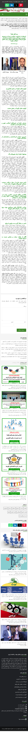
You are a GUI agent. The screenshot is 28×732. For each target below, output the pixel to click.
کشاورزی (5, 508)
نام (24, 322)
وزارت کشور (24, 512)
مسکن (10, 508)
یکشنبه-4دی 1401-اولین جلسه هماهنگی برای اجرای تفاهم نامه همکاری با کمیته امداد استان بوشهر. (14, 386)
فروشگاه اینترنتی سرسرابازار (21, 682)
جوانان (25, 508)
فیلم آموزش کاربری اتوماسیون (21, 692)
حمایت (21, 508)
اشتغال (13, 508)
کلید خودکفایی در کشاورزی (21, 679)
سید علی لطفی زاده (22, 516)
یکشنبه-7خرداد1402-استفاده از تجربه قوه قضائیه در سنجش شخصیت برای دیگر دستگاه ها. (14, 344)
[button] (21, 5)
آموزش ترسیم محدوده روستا (21, 694)
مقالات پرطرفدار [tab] (15, 362)
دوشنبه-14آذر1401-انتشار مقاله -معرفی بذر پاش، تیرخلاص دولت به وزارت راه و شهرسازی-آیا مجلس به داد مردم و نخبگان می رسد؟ (14, 412)
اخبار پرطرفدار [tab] (23, 362)
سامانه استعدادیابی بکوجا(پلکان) (20, 687)
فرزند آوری (13, 512)
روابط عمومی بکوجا (15, 28)
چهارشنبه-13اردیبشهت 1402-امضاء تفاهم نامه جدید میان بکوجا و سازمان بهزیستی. (14, 357)
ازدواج (17, 508)
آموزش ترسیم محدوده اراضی (21, 697)
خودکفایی (18, 512)
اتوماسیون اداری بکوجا (22, 689)
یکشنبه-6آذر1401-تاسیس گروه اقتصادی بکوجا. (16, 473)
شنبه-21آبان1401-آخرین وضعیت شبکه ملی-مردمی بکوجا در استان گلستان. (14, 497)
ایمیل (12, 322)
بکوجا (9, 512)
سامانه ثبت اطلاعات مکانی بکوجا (21, 684)
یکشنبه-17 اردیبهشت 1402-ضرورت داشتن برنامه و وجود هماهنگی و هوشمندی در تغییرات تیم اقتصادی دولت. (14, 353)
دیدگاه (25, 306)
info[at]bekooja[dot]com (20, 709)
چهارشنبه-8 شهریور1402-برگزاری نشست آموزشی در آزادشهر (15, 341)
